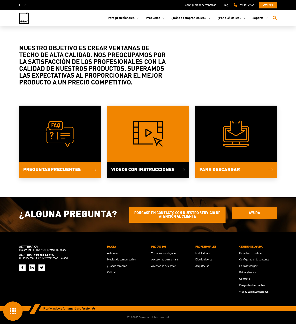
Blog (225, 5)
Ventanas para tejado (163, 253)
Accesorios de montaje (164, 259)
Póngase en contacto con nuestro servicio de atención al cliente (177, 214)
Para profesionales (121, 18)
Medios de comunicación (121, 259)
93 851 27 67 (247, 5)
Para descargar (219, 170)
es (20, 5)
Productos (153, 18)
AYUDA (254, 213)
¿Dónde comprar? (117, 266)
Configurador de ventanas (200, 5)
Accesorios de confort (163, 266)
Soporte (258, 18)
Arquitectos (202, 266)
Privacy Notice (247, 272)
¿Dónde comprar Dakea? (188, 18)
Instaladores (202, 253)
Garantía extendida (250, 253)
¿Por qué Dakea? (229, 18)
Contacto (244, 279)
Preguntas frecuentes (52, 170)
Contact (268, 5)
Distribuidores (203, 259)
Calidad (111, 272)
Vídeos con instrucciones (142, 170)
